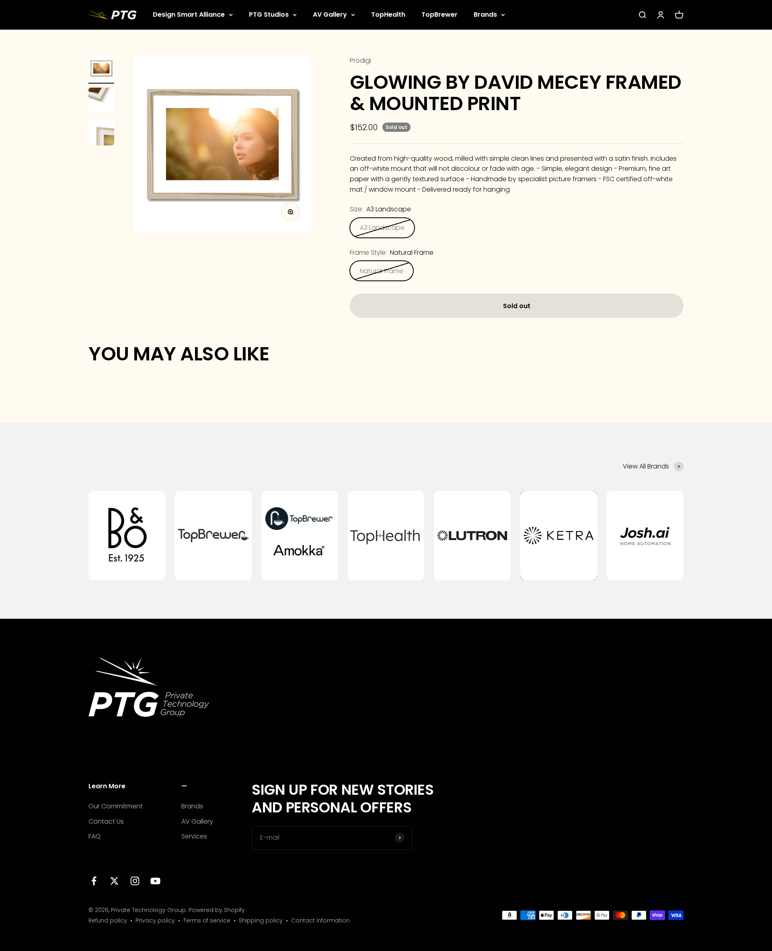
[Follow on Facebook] (93, 880)
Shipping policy (261, 920)
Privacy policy (155, 920)
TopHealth (388, 14)
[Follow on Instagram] (134, 880)
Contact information (320, 920)
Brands (485, 14)
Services (194, 836)
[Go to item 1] (101, 69)
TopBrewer (439, 14)
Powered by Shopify (217, 910)
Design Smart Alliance (189, 14)
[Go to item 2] (101, 102)
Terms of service (206, 920)
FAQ (94, 836)
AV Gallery (330, 14)
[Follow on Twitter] (114, 880)
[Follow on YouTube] (155, 880)
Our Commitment (115, 806)
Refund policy (107, 920)
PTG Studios (269, 14)
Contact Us (106, 821)
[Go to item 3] (101, 134)
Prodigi (360, 60)
